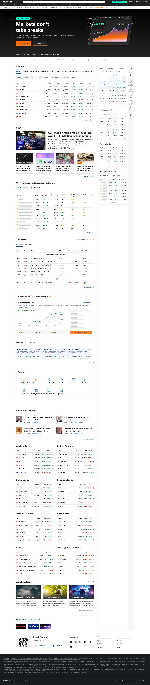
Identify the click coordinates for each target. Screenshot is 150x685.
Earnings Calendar (82, 7)
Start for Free (40, 43)
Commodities (109, 68)
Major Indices (17, 7)
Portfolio (99, 644)
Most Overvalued (115, 175)
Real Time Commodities (35, 7)
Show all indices (89, 120)
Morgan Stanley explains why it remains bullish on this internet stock (85, 168)
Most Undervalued (104, 175)
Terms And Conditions (122, 680)
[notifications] (143, 1)
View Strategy (87, 302)
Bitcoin (64, 7)
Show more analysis (88, 439)
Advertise (119, 640)
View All (91, 363)
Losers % (118, 114)
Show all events (89, 287)
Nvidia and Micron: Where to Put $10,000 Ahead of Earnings (78, 419)
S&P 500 (102, 95)
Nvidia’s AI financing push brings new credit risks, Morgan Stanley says (44, 169)
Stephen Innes (37, 422)
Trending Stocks (105, 144)
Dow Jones (103, 93)
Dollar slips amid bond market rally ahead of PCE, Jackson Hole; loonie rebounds (63, 169)
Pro (80, 163)
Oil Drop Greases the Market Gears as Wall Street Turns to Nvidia (38, 419)
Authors (119, 647)
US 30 (101, 87)
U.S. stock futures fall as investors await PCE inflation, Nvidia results (70, 134)
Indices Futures (25, 7)
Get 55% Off (23, 43)
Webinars (91, 7)
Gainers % (110, 114)
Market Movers (105, 110)
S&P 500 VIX (103, 101)
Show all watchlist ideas (86, 610)
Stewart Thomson (38, 433)
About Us (119, 636)
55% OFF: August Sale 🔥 (119, 1)
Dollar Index (103, 104)
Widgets (99, 647)
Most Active (103, 114)
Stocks (122, 68)
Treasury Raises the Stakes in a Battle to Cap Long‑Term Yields (78, 430)
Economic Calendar (68, 5)
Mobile (99, 640)
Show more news (89, 176)
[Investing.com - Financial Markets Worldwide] (9, 2)
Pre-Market (45, 7)
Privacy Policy (134, 680)
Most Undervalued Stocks (108, 171)
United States (7, 7)
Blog (98, 636)
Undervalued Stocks (110, 7)
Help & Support (121, 644)
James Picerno (78, 433)
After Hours (52, 7)
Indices (101, 68)
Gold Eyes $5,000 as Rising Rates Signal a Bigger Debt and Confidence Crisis (38, 430)
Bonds (116, 68)
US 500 (101, 90)
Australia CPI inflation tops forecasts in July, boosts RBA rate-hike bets (23, 169)
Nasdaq (102, 98)
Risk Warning (144, 680)
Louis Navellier (78, 422)
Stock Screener (79, 5)
